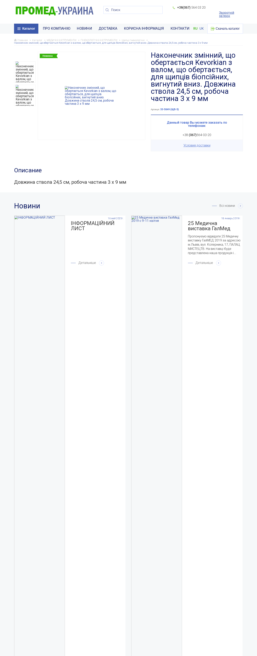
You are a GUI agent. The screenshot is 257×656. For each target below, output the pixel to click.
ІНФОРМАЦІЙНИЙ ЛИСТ (92, 226)
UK (202, 28)
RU (195, 28)
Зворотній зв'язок (226, 14)
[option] (25, 72)
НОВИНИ (84, 28)
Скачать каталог (228, 28)
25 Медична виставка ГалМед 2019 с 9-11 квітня (210, 226)
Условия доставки (197, 145)
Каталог (28, 28)
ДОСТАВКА (108, 28)
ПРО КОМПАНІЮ (56, 28)
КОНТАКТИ (179, 28)
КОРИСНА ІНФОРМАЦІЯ (144, 28)
